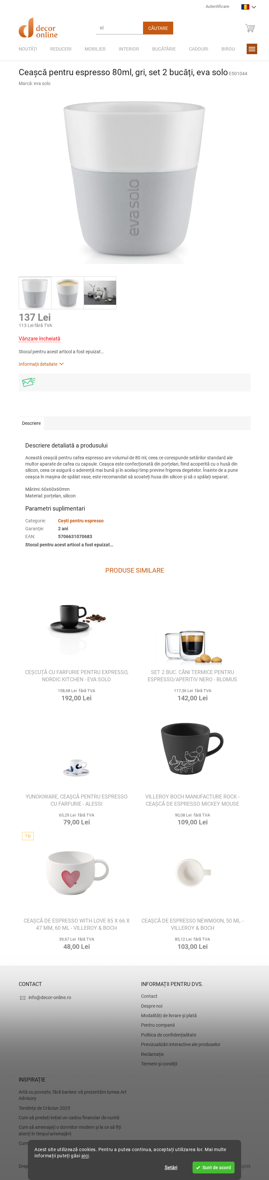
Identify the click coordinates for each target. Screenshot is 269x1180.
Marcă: (32, 83)
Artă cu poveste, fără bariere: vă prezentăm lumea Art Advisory (70, 1095)
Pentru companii (155, 1025)
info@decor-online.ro (47, 997)
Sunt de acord (214, 1167)
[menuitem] (25, 49)
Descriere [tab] (28, 423)
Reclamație (150, 1054)
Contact (147, 996)
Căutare (155, 28)
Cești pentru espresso (78, 520)
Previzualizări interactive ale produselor (178, 1044)
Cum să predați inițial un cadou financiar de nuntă (66, 1117)
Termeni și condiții (157, 1063)
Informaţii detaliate (35, 364)
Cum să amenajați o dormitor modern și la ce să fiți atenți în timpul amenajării (67, 1130)
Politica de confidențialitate (166, 1035)
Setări (168, 1167)
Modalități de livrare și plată (167, 1015)
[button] (74, 694)
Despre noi (149, 1006)
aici (82, 1155)
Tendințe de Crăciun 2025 (42, 1108)
